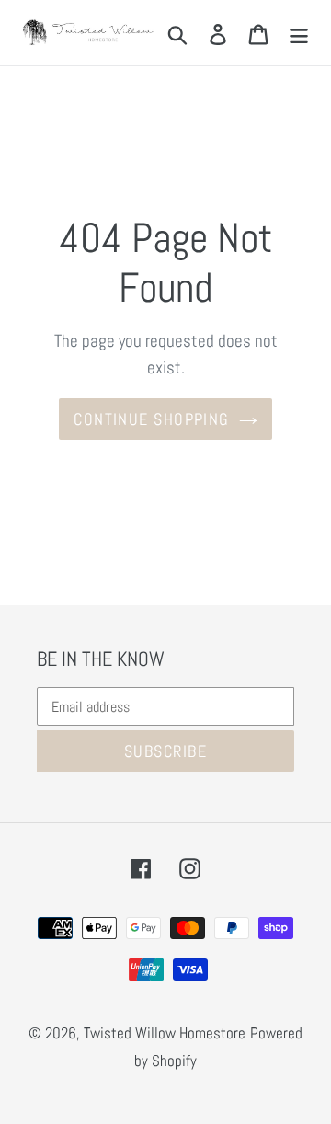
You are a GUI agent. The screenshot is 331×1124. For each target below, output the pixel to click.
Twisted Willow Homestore (164, 1033)
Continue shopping (151, 419)
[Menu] (299, 32)
